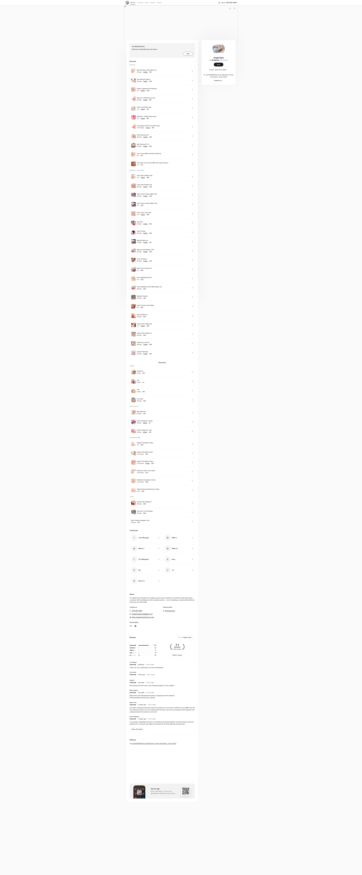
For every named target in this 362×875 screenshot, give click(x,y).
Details (145, 72)
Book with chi (179, 570)
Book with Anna (179, 559)
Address (159, 2)
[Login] (234, 8)
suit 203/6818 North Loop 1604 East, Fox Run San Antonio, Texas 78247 (220, 76)
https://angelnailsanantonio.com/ (143, 617)
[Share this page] (229, 8)
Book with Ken (145, 570)
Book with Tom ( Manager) (145, 537)
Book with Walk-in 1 (145, 548)
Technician (140, 2)
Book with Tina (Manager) (145, 559)
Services (132, 2)
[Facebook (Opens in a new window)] (135, 626)
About (146, 2)
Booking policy (170, 611)
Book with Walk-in (179, 537)
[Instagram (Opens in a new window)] (131, 626)
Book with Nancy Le (145, 580)
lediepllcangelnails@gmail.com (142, 614)
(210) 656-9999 (231, 2)
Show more (162, 362)
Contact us (217, 80)
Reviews (152, 2)
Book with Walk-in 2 (179, 548)
